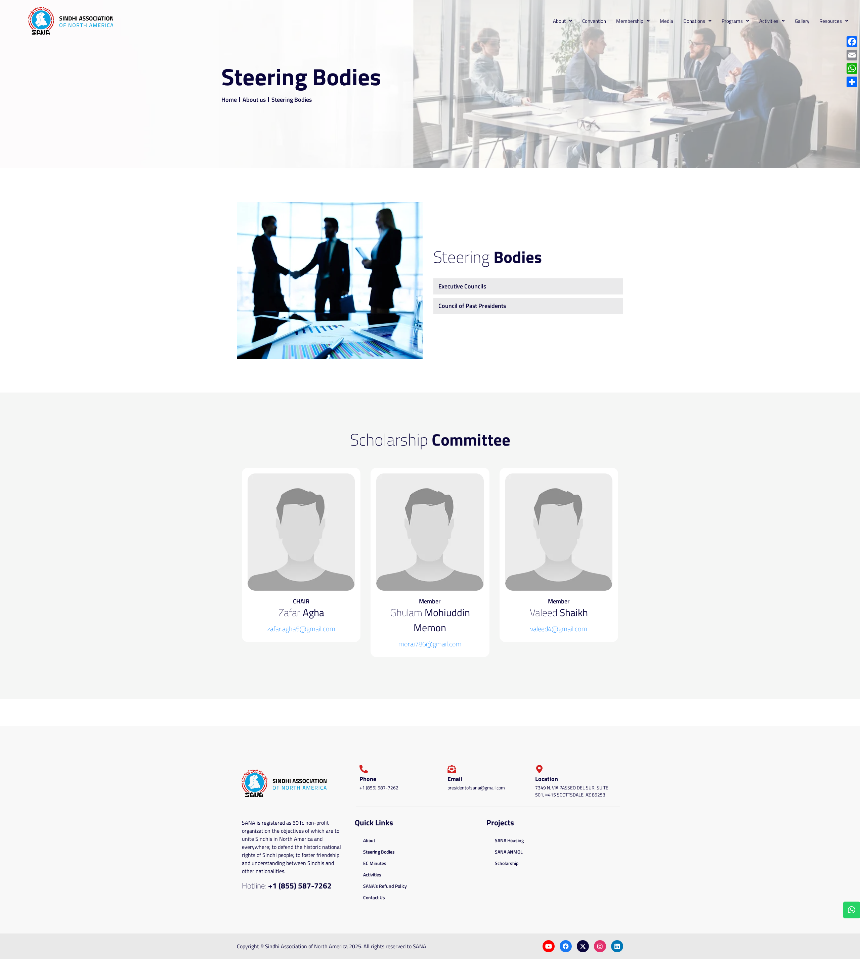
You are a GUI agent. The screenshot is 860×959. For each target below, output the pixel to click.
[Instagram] (600, 946)
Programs (732, 21)
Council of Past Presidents (472, 305)
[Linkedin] (617, 946)
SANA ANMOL (509, 851)
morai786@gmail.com (430, 644)
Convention (594, 21)
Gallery (802, 21)
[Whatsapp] (851, 910)
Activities (768, 21)
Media (666, 21)
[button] (562, 21)
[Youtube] (549, 946)
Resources (830, 21)
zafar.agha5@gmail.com (301, 629)
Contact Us (374, 897)
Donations (694, 21)
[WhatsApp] (852, 68)
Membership (629, 21)
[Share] (852, 82)
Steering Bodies (379, 851)
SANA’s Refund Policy (385, 885)
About (559, 21)
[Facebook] (566, 946)
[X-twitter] (583, 946)
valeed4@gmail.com (558, 629)
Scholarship (507, 863)
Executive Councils (462, 286)
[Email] (852, 55)
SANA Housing (509, 840)
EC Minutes (374, 863)
